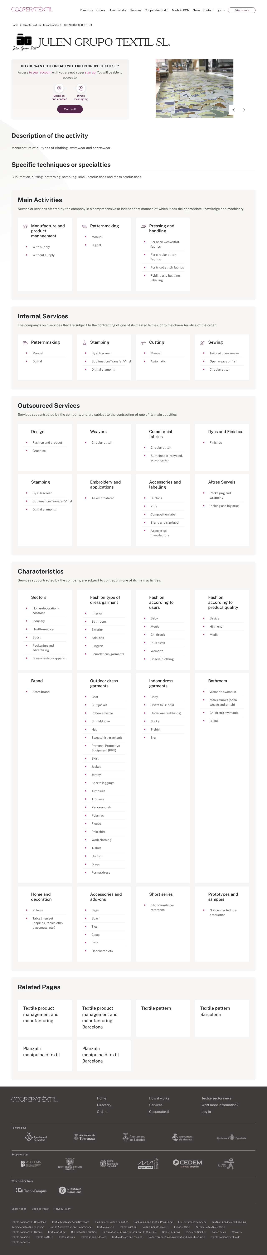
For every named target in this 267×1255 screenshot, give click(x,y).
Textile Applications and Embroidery (70, 1227)
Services (135, 10)
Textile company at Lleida (225, 1237)
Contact (208, 10)
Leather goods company (192, 1222)
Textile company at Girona (26, 1232)
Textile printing (56, 1232)
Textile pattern (44, 1237)
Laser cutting (182, 1227)
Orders (100, 10)
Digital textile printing (84, 1232)
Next (244, 110)
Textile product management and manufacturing (176, 1237)
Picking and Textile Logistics (111, 1222)
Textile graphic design (93, 1237)
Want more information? (220, 1105)
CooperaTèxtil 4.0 (157, 10)
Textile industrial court (155, 1227)
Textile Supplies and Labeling (229, 1222)
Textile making (105, 1227)
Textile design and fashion (127, 1237)
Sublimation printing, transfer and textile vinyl (129, 1232)
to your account (40, 72)
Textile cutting (128, 1227)
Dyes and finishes (196, 1232)
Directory (86, 10)
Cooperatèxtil (159, 1112)
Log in (206, 1112)
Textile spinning (20, 1237)
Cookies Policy (40, 1208)
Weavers (237, 1232)
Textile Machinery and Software (70, 1222)
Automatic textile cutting (210, 1227)
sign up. (90, 72)
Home (14, 25)
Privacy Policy (62, 1208)
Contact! (70, 109)
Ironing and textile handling (27, 1227)
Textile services (20, 1242)
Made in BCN (180, 10)
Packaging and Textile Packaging (153, 1222)
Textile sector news (216, 1098)
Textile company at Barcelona (28, 1222)
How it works (117, 10)
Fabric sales (219, 1232)
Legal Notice (18, 1208)
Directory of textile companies (41, 25)
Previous (233, 110)
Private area (241, 10)
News (196, 10)
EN (219, 10)
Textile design (67, 1237)
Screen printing (171, 1232)
